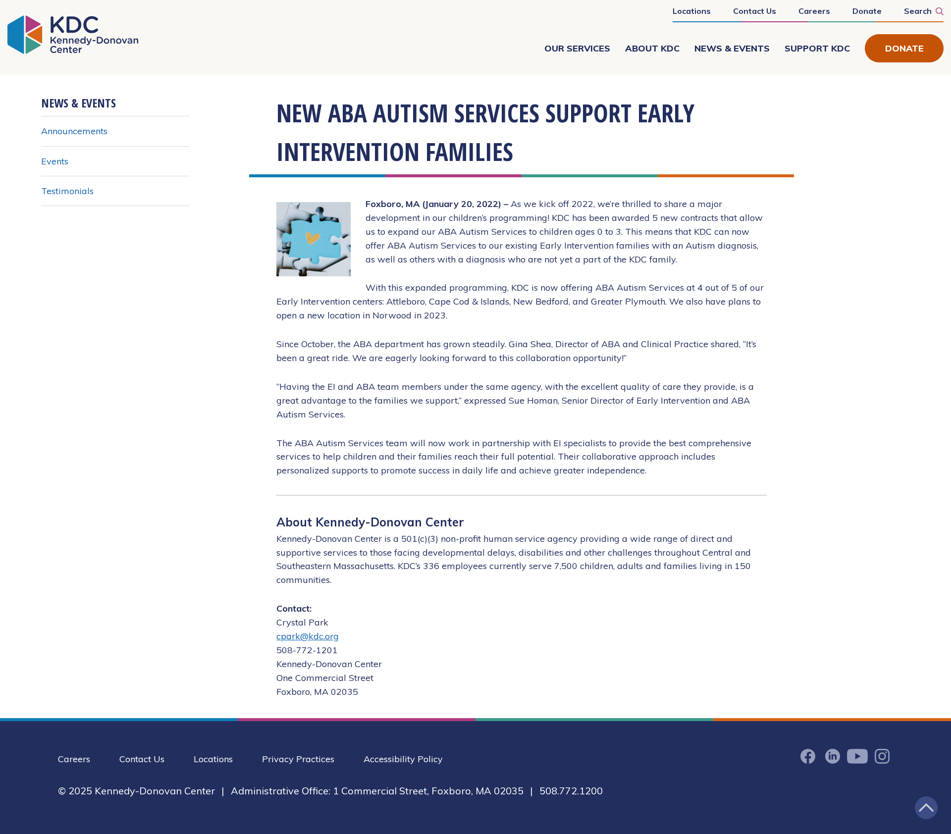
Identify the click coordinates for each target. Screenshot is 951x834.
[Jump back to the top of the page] (926, 807)
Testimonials (67, 191)
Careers (814, 11)
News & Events (732, 48)
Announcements (74, 131)
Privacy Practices (298, 759)
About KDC (652, 48)
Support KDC (817, 48)
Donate (867, 11)
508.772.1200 (571, 790)
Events (54, 161)
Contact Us (754, 11)
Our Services (577, 48)
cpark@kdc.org (307, 636)
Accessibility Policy (403, 759)
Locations (692, 11)
